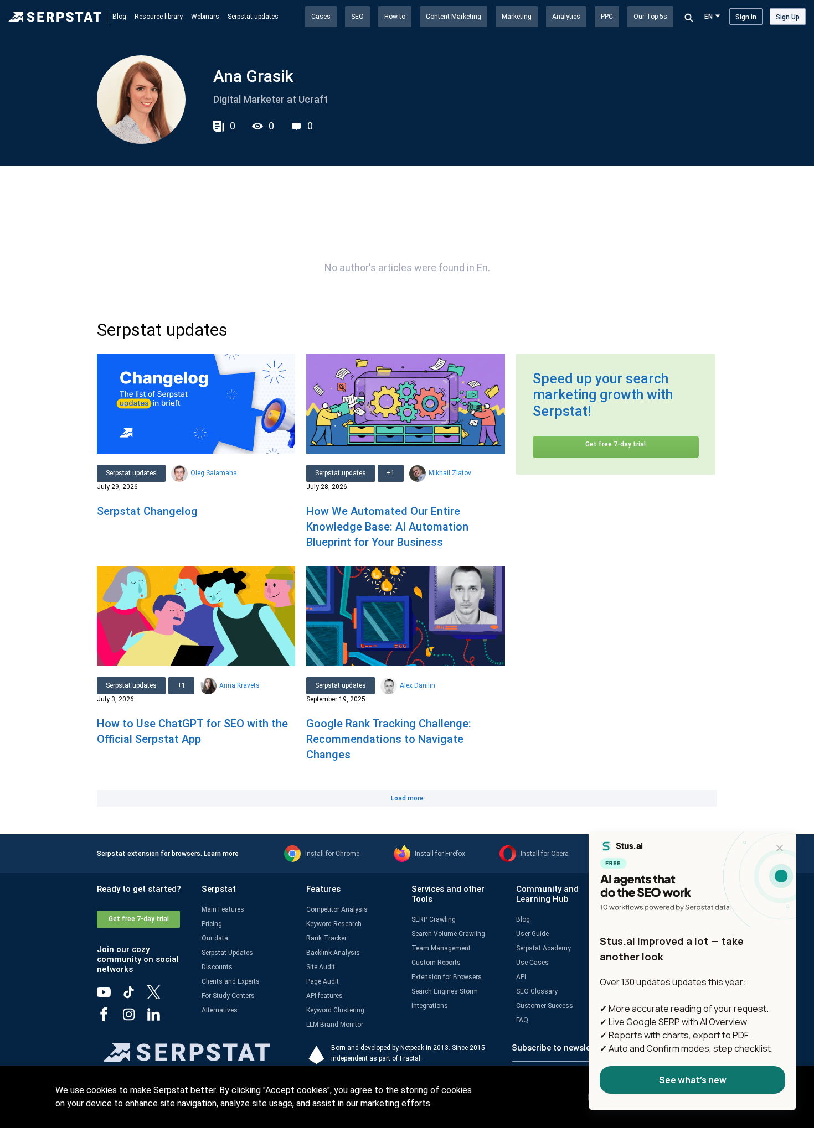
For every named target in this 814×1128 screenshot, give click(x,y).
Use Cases (532, 962)
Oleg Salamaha (213, 473)
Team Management (441, 948)
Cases (321, 16)
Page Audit (322, 981)
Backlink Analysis (333, 953)
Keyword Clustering (335, 1010)
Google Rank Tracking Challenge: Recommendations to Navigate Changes (388, 739)
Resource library (159, 16)
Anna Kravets (239, 685)
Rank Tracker (326, 938)
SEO (357, 16)
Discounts (217, 967)
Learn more (221, 853)
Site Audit (320, 967)
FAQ (522, 1020)
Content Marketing (453, 16)
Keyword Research (334, 924)
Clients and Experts (231, 981)
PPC (607, 16)
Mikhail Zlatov (450, 473)
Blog (119, 16)
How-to (394, 16)
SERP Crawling (433, 919)
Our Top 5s (650, 16)
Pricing (212, 924)
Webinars (205, 16)
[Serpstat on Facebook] (109, 1018)
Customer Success (544, 1006)
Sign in (745, 17)
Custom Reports (436, 962)
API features (324, 996)
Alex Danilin (417, 685)
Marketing (517, 16)
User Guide (532, 934)
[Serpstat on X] (159, 996)
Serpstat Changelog (147, 511)
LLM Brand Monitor (334, 1024)
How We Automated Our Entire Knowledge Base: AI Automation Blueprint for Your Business (387, 527)
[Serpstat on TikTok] (134, 996)
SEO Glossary (537, 991)
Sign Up (788, 17)
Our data (215, 938)
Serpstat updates (253, 16)
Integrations (429, 1006)
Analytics (566, 16)
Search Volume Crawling (448, 934)
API (521, 977)
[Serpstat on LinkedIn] (159, 1018)
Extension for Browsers (446, 977)
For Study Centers (228, 996)
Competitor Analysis (337, 909)
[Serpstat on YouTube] (109, 996)
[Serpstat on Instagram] (134, 1018)
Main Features (223, 909)
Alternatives (220, 1010)
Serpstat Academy (543, 948)
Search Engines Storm (444, 991)
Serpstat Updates (227, 953)
